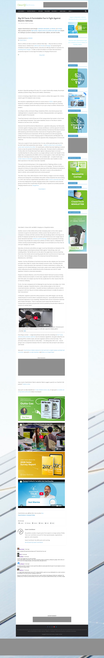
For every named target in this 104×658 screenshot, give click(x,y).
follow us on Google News (47, 352)
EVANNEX (30, 38)
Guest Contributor (25, 23)
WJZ (25, 331)
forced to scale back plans (55, 179)
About (70, 11)
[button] (24, 11)
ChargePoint (35, 185)
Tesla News (47, 11)
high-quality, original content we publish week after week (45, 30)
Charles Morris (23, 40)
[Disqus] (41, 562)
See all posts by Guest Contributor (34, 542)
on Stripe (59, 28)
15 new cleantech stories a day (42, 390)
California (36, 45)
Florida (42, 45)
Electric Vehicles (31, 11)
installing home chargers (24, 49)
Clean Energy (21, 11)
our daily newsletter (34, 352)
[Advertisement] (65, 4)
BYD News (40, 11)
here (42, 513)
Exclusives (54, 11)
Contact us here (26, 384)
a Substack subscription (43, 28)
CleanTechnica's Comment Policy (26, 515)
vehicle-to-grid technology (39, 238)
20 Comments (31, 23)
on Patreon (53, 28)
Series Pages (62, 11)
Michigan (48, 45)
